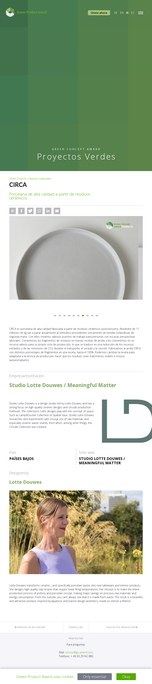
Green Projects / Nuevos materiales (30, 178)
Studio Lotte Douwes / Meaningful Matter (102, 460)
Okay (126, 676)
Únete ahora (99, 13)
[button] (12, 211)
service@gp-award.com (79, 652)
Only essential (94, 676)
